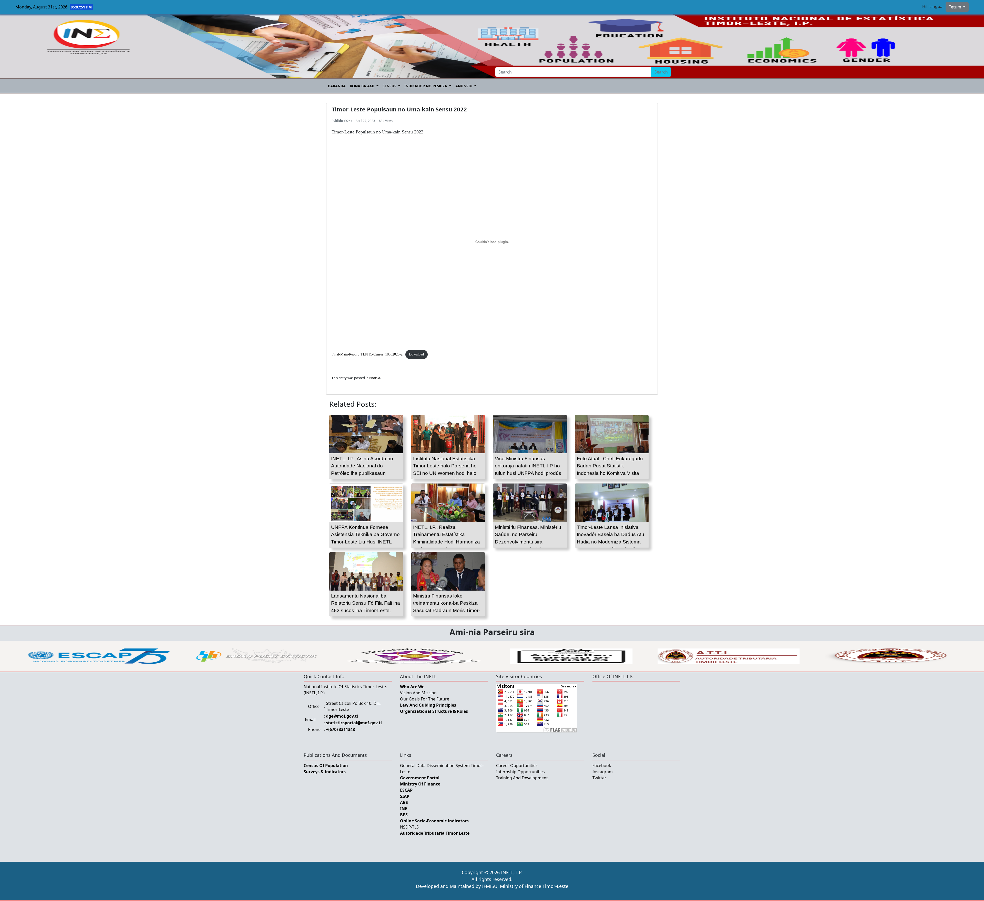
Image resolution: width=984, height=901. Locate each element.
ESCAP (406, 790)
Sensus (390, 85)
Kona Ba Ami (362, 85)
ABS (404, 802)
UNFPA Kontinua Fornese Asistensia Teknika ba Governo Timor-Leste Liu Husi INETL (365, 535)
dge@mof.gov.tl (342, 716)
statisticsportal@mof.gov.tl (354, 723)
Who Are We (412, 686)
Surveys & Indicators (325, 771)
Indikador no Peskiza (426, 85)
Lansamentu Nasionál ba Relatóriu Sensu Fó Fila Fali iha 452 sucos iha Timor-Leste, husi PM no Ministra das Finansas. (365, 610)
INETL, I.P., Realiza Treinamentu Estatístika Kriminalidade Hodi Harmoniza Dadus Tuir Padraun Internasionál (446, 542)
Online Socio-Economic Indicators (434, 821)
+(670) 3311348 (340, 729)
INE (403, 808)
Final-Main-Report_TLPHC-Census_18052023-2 (367, 354)
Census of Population (326, 765)
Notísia (374, 377)
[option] (99, 656)
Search (661, 72)
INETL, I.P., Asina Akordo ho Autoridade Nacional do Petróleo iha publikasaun (362, 466)
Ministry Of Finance (420, 784)
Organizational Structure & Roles (434, 711)
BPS (404, 815)
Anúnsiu (464, 85)
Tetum (955, 7)
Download (416, 354)
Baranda (337, 85)
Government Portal (419, 778)
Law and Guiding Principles (428, 705)
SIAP (404, 796)
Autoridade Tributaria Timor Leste (434, 833)
